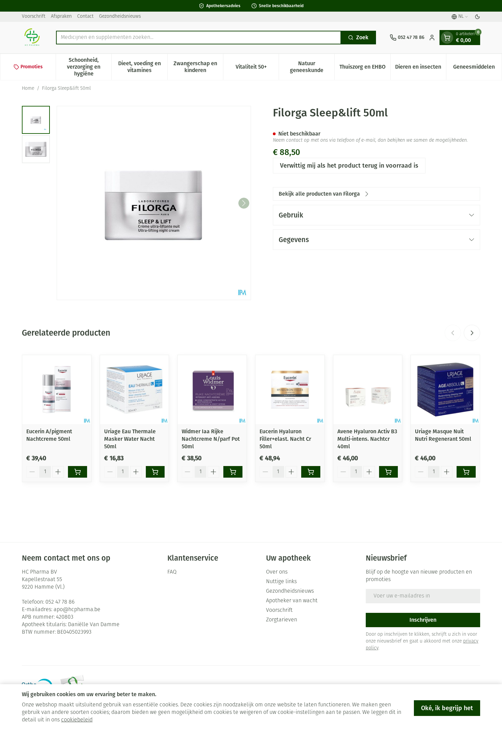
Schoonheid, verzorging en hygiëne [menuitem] (89, 67)
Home (28, 88)
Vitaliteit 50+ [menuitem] (257, 68)
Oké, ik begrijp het (447, 708)
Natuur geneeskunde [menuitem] (312, 66)
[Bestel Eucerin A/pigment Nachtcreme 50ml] (77, 472)
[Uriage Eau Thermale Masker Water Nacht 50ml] (134, 389)
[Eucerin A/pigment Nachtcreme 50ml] (56, 389)
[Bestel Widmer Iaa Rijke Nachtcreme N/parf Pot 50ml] (232, 472)
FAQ (172, 572)
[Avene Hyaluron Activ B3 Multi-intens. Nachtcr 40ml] (367, 389)
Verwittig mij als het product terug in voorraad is (349, 165)
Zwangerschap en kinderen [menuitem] (198, 66)
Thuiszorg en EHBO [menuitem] (364, 68)
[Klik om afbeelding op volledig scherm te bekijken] (154, 203)
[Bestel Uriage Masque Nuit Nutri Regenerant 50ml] (466, 472)
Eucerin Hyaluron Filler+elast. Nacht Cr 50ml (285, 439)
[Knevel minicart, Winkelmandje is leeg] (447, 37)
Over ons (277, 572)
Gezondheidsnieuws (120, 16)
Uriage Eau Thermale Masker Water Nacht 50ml (130, 439)
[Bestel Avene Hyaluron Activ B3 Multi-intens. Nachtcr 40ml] (388, 472)
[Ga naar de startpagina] (32, 37)
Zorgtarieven (281, 620)
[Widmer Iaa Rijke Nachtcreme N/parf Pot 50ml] (212, 389)
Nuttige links (281, 582)
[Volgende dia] (472, 333)
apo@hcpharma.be (77, 610)
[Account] (432, 37)
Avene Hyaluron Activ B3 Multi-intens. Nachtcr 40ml (367, 439)
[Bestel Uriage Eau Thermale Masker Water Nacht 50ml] (155, 472)
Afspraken (61, 16)
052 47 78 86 (59, 602)
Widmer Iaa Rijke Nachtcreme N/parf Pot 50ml (211, 439)
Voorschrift (33, 16)
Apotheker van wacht (292, 601)
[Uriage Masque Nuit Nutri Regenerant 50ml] (445, 389)
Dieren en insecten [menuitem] (420, 68)
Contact (85, 16)
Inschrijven (422, 620)
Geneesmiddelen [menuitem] (477, 68)
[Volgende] (243, 203)
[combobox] (198, 37)
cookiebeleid (77, 720)
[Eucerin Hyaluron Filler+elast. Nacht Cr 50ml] (289, 389)
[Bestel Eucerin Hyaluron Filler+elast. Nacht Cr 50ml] (310, 472)
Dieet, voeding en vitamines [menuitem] (142, 66)
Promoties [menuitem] (31, 67)
